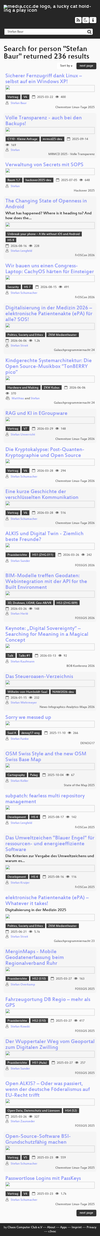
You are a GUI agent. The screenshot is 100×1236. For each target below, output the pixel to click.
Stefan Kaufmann (22, 661)
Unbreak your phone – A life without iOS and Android (44, 234)
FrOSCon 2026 (85, 255)
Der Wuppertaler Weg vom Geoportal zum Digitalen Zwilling (50, 1045)
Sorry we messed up (28, 718)
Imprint (77, 1227)
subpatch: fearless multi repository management (45, 799)
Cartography (16, 775)
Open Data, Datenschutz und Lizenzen (34, 1111)
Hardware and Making (23, 388)
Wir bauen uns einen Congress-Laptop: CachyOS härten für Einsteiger (49, 269)
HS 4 (34, 817)
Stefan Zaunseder (23, 1121)
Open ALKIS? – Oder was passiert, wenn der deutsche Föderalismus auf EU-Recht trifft (47, 1090)
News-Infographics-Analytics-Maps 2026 (67, 707)
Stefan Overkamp (23, 984)
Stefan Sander (20, 561)
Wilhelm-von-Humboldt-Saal (27, 692)
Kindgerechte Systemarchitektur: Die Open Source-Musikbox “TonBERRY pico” (48, 367)
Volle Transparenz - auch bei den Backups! (43, 121)
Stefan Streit (19, 346)
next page (86, 66)
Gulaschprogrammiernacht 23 (74, 941)
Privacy (91, 1227)
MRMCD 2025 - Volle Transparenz (71, 154)
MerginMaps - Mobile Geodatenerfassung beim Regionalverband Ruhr (34, 958)
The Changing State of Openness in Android (46, 204)
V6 (25, 97)
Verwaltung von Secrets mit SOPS (44, 165)
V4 (25, 1194)
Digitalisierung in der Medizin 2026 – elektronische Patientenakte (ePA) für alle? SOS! (48, 314)
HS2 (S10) (39, 979)
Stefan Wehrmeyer (24, 703)
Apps (63, 1227)
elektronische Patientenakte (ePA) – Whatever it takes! (47, 901)
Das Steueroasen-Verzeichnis (39, 677)
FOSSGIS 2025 (85, 989)
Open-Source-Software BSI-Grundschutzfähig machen (38, 1140)
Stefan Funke (20, 739)
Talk (10, 656)
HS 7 (27, 287)
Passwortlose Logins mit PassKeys (43, 1179)
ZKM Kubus (51, 388)
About (51, 1227)
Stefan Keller (19, 781)
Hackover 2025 (84, 190)
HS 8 (11, 240)
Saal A (12, 733)
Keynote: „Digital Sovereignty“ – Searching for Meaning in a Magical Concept (46, 635)
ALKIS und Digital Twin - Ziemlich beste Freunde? (44, 537)
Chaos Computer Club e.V (25, 1227)
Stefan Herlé (19, 614)
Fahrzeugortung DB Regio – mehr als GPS (47, 1003)
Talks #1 (24, 656)
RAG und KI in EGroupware (36, 414)
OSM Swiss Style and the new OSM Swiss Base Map (45, 757)
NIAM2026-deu (63, 692)
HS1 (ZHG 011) (42, 555)
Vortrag (13, 97)
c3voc (52, 1231)
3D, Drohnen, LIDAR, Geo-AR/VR (29, 603)
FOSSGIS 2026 (85, 565)
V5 (25, 1157)
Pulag (34, 775)
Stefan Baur (19, 103)
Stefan (15, 150)
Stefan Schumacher (24, 293)
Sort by (65, 66)
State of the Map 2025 (79, 785)
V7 (25, 429)
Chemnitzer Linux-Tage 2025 (75, 107)
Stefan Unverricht (23, 434)
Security (13, 287)
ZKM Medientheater (62, 335)
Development (17, 817)
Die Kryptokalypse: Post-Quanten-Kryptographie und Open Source (44, 453)
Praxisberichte (17, 555)
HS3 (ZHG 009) (67, 603)
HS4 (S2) (71, 1111)
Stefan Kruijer (20, 883)
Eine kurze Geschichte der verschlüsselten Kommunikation (41, 495)
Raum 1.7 (14, 180)
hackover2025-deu (38, 180)
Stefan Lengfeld (21, 251)
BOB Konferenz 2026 (81, 666)
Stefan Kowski (20, 1026)
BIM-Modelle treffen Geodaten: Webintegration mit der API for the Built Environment (46, 582)
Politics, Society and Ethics (25, 335)
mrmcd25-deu (52, 139)
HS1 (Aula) (39, 1063)
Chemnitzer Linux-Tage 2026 (75, 439)
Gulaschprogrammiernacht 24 (74, 350)
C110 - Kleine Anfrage (22, 139)
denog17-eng (30, 733)
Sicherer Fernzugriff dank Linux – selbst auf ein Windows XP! (43, 79)
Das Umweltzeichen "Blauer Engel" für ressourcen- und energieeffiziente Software (49, 844)
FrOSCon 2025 (85, 827)
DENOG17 (87, 743)
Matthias (18, 398)
